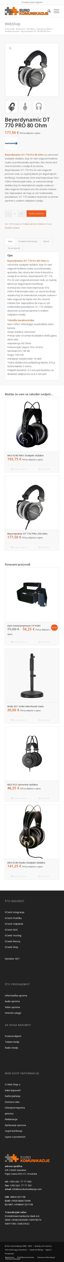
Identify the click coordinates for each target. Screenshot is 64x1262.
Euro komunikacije (14, 1246)
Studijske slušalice (12, 228)
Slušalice (41, 224)
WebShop (12, 23)
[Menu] (55, 11)
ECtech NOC (11, 929)
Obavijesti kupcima (15, 1107)
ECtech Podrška (13, 918)
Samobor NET (12, 958)
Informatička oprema (16, 995)
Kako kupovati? (13, 1090)
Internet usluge (13, 1012)
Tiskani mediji (12, 1041)
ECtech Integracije (14, 912)
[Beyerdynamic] (11, 144)
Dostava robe (12, 1101)
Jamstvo (9, 1113)
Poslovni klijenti (13, 1036)
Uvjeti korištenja (13, 1130)
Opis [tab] (10, 241)
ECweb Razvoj (12, 941)
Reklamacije (11, 1119)
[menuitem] (48, 11)
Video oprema (12, 1007)
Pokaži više (45, 469)
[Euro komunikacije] (26, 11)
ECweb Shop (11, 947)
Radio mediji (11, 1047)
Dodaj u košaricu (36, 213)
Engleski (38, 2)
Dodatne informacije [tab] (27, 241)
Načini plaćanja (12, 1096)
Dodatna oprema (30, 224)
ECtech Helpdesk (14, 923)
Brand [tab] (46, 241)
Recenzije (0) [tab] (14, 248)
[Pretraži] (48, 11)
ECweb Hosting (13, 935)
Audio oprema (12, 1001)
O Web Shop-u (12, 1084)
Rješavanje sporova (15, 1125)
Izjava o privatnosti (15, 1136)
